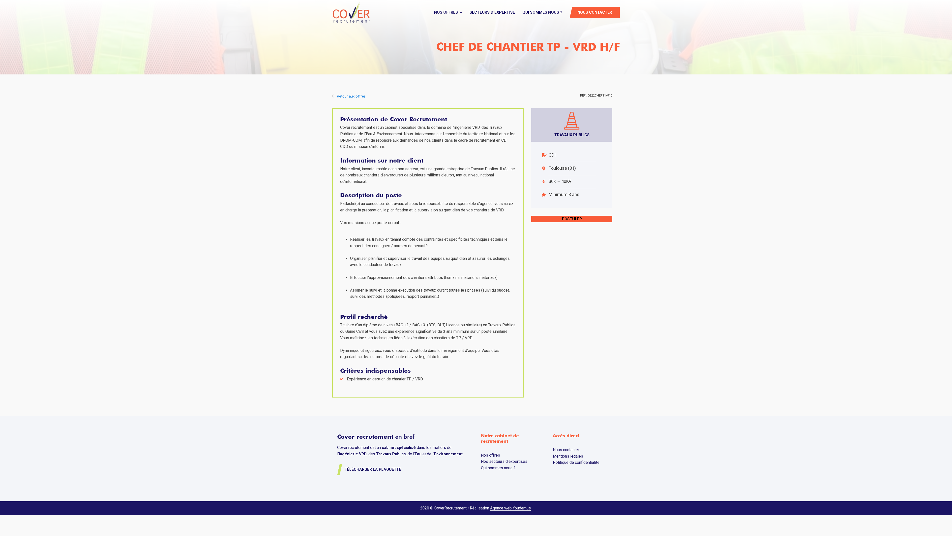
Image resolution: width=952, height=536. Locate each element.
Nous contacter (594, 12)
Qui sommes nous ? (542, 12)
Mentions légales (568, 456)
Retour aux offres (351, 96)
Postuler (572, 219)
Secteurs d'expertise (492, 12)
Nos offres (446, 12)
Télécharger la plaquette (373, 469)
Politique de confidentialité (576, 462)
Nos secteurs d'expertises (504, 461)
